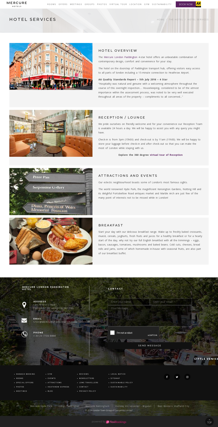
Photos (102, 4)
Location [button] (135, 4)
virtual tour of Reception (166, 154)
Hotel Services (198, 19)
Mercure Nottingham (97, 406)
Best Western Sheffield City (173, 406)
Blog (50, 391)
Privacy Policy (87, 391)
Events (52, 378)
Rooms (51, 4)
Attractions (55, 382)
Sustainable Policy (122, 382)
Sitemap (115, 378)
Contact (84, 387)
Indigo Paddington (69, 406)
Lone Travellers (88, 382)
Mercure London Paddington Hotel (45, 288)
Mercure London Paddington (120, 57)
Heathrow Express (58, 387)
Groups (90, 4)
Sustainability (162, 4)
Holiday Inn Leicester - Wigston (133, 406)
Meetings (76, 4)
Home (161, 19)
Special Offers (25, 382)
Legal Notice (118, 374)
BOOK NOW (185, 4)
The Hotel (176, 19)
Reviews (84, 374)
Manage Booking (25, 374)
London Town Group (102, 410)
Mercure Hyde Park (41, 406)
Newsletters (86, 378)
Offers (63, 4)
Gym (147, 4)
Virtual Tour (118, 4)
